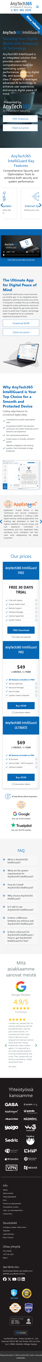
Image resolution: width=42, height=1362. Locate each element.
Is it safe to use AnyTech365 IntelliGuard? (20, 908)
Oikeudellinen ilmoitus (11, 1207)
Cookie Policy (7, 1214)
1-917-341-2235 (21, 10)
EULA (5, 1200)
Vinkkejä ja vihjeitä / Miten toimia (14, 1227)
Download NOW (21, 323)
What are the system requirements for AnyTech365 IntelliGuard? (20, 873)
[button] (15, 1070)
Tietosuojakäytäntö (9, 1196)
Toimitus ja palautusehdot (12, 1203)
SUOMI (22, 1332)
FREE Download (20, 118)
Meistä (5, 1190)
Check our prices (20, 127)
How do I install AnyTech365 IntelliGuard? (20, 886)
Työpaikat (6, 1230)
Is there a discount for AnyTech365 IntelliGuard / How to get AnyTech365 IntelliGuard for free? (21, 936)
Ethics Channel (8, 1237)
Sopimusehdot (8, 1193)
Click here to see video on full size (21, 259)
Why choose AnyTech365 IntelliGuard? (20, 897)
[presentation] (6, 1045)
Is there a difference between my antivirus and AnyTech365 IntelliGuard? (21, 920)
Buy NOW (21, 705)
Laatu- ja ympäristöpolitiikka (13, 1210)
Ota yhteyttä (7, 1251)
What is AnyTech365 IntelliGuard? (18, 861)
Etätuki (5, 1258)
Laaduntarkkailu (8, 1234)
